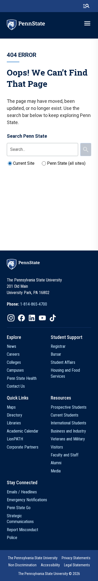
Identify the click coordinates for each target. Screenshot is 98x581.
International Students (68, 422)
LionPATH (15, 438)
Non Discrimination (22, 565)
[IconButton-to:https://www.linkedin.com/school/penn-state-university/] (32, 318)
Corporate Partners (22, 447)
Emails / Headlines (22, 491)
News (11, 346)
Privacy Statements (76, 558)
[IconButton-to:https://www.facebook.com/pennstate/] (21, 318)
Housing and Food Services (65, 373)
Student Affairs (63, 362)
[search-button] (86, 6)
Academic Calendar (22, 431)
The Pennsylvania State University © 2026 (49, 574)
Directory (14, 415)
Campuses (15, 370)
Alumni (56, 462)
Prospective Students (69, 407)
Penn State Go (19, 507)
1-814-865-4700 (33, 304)
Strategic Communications (20, 518)
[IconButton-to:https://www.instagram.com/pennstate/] (11, 318)
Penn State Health (22, 378)
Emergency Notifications (27, 499)
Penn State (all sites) (66, 163)
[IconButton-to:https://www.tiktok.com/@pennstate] (53, 318)
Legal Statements (77, 565)
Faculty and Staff (64, 454)
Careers (13, 354)
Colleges (14, 362)
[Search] (85, 149)
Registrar (58, 346)
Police (12, 537)
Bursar (56, 354)
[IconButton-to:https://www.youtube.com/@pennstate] (42, 318)
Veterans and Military (68, 438)
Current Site (23, 163)
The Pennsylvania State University (32, 558)
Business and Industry (68, 431)
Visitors (57, 447)
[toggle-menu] (87, 23)
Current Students (64, 415)
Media (56, 470)
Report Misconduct (22, 529)
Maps (11, 407)
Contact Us (16, 386)
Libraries (14, 422)
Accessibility (50, 565)
